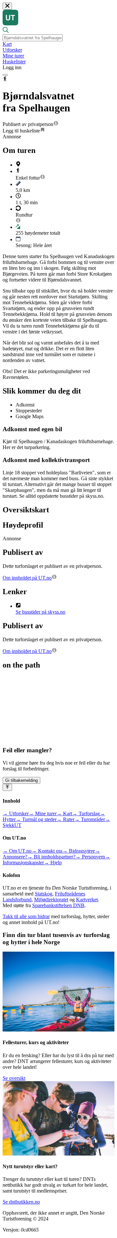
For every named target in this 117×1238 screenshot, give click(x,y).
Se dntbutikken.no (21, 1202)
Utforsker (12, 50)
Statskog (43, 893)
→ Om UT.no (17, 851)
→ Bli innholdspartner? (51, 856)
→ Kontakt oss (47, 851)
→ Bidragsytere (78, 851)
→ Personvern (90, 856)
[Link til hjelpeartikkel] (55, 124)
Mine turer (13, 55)
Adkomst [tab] (25, 404)
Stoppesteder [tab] (29, 410)
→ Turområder (89, 819)
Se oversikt (14, 1078)
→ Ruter (65, 819)
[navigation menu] (5, 75)
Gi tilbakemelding (21, 780)
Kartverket (87, 899)
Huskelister (14, 61)
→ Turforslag (86, 813)
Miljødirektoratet (51, 899)
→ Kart (64, 813)
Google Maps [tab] (30, 416)
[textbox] (33, 37)
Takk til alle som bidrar (26, 916)
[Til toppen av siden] (7, 787)
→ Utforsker (16, 813)
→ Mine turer (43, 813)
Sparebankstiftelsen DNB (58, 905)
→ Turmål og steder (36, 819)
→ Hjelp (53, 862)
